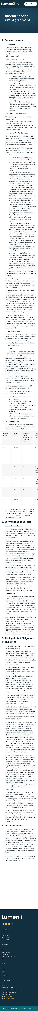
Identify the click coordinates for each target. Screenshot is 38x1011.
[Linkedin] (9, 924)
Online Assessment (20, 660)
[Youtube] (6, 924)
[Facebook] (13, 924)
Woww (13, 1008)
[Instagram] (3, 924)
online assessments (28, 605)
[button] (18, 4)
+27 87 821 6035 (9, 998)
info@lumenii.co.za (11, 996)
